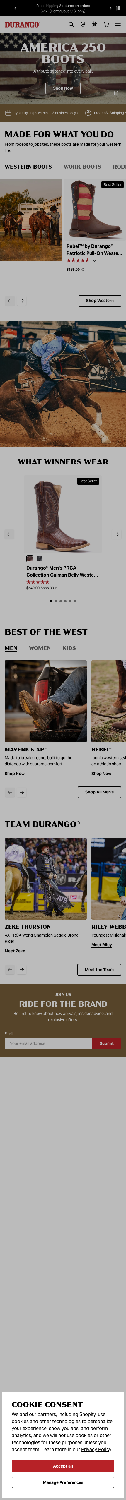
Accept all (63, 1466)
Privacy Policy (96, 1449)
